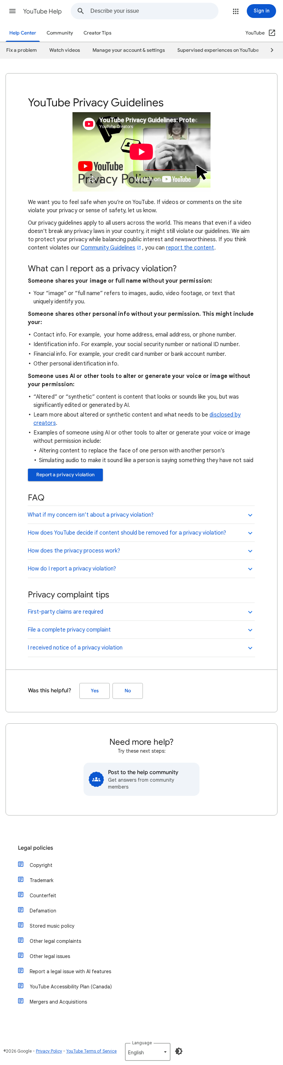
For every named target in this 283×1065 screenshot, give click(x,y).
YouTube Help (42, 11)
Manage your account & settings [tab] (128, 50)
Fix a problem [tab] (21, 50)
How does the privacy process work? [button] (74, 550)
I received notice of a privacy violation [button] (75, 647)
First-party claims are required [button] (65, 611)
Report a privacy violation (65, 475)
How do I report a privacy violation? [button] (72, 568)
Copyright (41, 865)
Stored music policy (52, 926)
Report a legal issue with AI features (70, 971)
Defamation (43, 911)
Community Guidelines (108, 247)
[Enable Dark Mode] (178, 1051)
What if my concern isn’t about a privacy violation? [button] (91, 514)
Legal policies (35, 847)
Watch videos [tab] (64, 50)
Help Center (22, 33)
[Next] (269, 50)
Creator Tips (97, 33)
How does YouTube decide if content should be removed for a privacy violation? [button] (127, 532)
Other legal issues (50, 956)
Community (60, 33)
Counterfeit (43, 895)
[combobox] (154, 11)
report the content (190, 247)
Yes (95, 691)
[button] (12, 11)
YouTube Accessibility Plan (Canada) (71, 987)
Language (142, 1042)
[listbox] (147, 1052)
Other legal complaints (55, 941)
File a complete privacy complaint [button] (69, 629)
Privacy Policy (49, 1051)
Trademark (41, 880)
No (128, 691)
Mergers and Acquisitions (58, 1002)
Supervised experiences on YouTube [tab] (218, 50)
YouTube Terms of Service (91, 1051)
